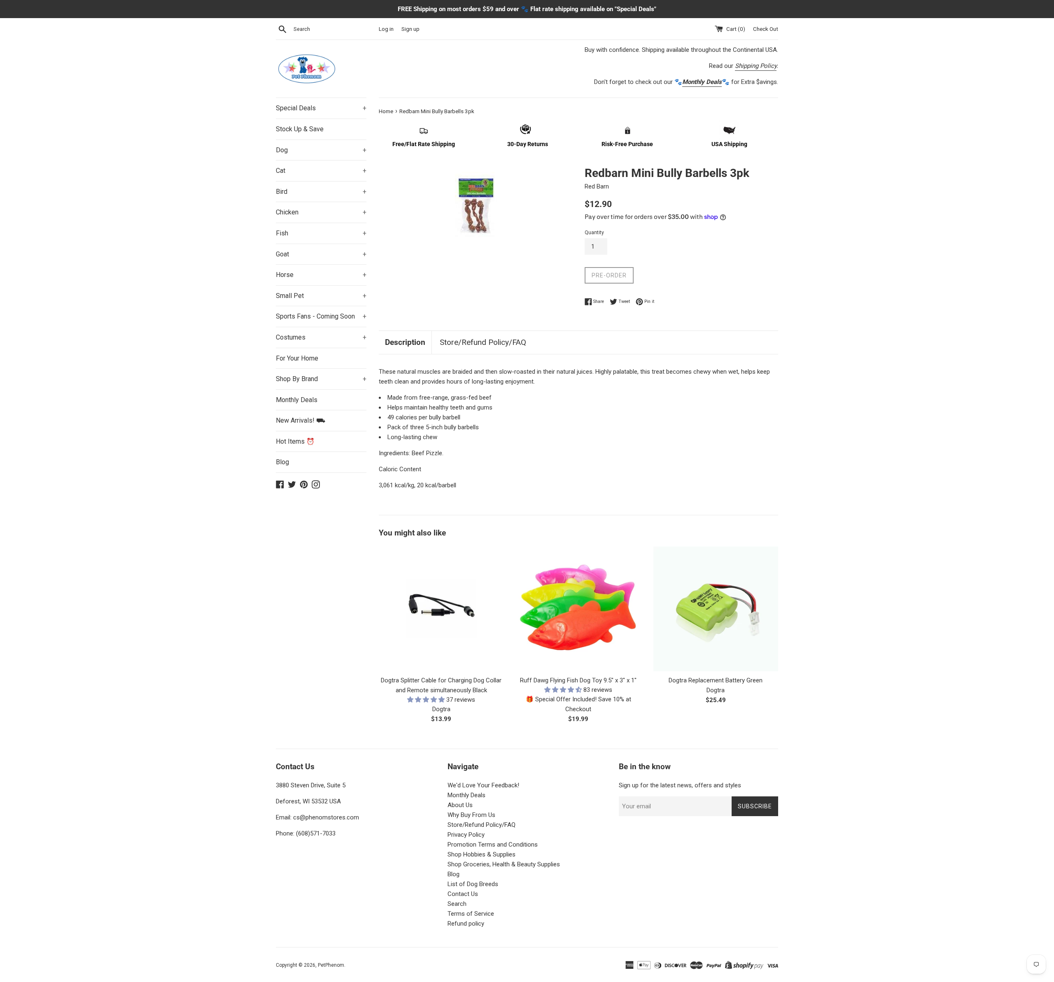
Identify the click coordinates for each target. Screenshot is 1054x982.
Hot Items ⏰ (295, 441)
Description (405, 342)
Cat (321, 171)
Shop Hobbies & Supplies (481, 854)
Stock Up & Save (300, 129)
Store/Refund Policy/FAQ (483, 342)
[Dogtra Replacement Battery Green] (715, 609)
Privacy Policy (466, 834)
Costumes (321, 337)
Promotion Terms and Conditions (493, 844)
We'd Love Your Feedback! (483, 785)
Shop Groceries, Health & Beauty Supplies (504, 864)
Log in (386, 29)
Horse (321, 275)
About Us (460, 805)
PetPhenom (331, 965)
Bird (321, 191)
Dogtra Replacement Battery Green (716, 680)
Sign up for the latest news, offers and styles (680, 785)
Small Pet (321, 296)
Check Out (765, 29)
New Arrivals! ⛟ (300, 420)
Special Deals (321, 108)
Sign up (410, 29)
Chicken (321, 212)
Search (457, 904)
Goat (321, 254)
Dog (321, 150)
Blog (282, 462)
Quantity (594, 232)
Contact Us (463, 894)
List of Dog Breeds (473, 884)
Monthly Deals (296, 400)
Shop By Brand (321, 379)
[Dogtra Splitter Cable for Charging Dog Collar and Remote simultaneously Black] (441, 609)
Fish (321, 233)
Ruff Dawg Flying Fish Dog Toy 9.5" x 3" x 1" (578, 680)
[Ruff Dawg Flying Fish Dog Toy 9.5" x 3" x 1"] (578, 609)
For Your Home (297, 358)
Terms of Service (471, 913)
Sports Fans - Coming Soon (321, 316)
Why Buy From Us (471, 815)
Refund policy (466, 923)
